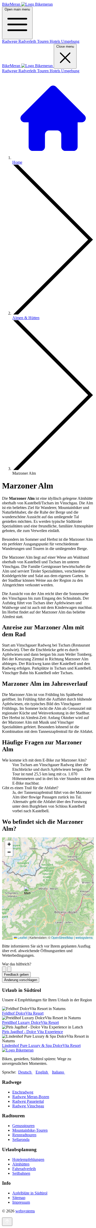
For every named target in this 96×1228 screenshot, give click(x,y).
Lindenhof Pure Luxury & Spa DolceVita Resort (41, 1045)
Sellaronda (20, 1139)
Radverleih (27, 41)
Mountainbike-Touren (30, 1130)
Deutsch (25, 1072)
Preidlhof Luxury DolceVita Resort (30, 1022)
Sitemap (18, 1197)
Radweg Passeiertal (28, 1101)
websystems (84, 937)
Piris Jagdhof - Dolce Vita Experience (32, 1031)
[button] (27, 892)
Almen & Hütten (25, 318)
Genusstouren (23, 1125)
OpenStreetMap (62, 937)
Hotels (55, 41)
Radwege (10, 41)
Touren (43, 41)
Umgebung (70, 41)
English (42, 1072)
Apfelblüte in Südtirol (29, 1193)
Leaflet (22, 937)
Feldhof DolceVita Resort (23, 1013)
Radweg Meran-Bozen (30, 1097)
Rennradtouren (24, 1135)
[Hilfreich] (4, 969)
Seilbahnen (21, 1173)
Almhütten (20, 1164)
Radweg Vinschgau (28, 1106)
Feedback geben (16, 974)
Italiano (58, 1072)
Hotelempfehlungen (28, 1159)
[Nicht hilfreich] (9, 969)
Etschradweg (22, 1092)
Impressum (21, 1202)
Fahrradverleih (24, 1169)
